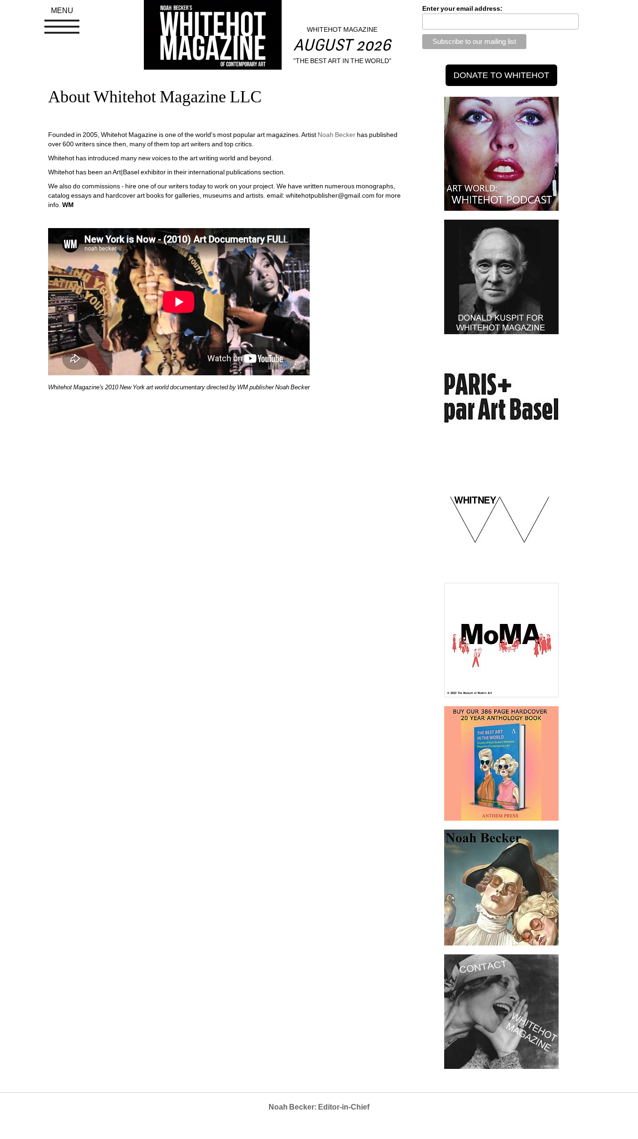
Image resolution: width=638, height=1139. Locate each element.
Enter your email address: (462, 8)
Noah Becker (336, 134)
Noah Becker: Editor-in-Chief (319, 1107)
